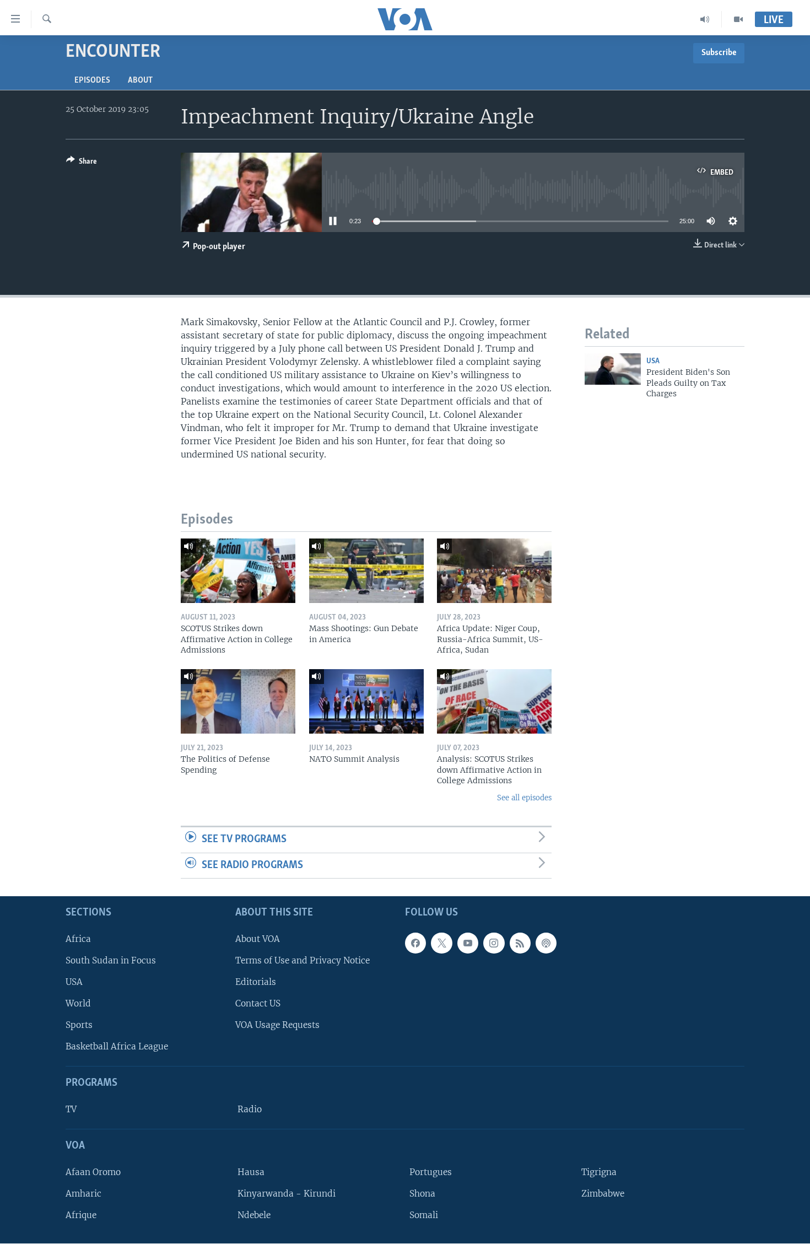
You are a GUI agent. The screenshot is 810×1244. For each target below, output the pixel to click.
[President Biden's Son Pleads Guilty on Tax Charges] (613, 369)
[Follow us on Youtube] (467, 943)
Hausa (250, 1172)
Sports (79, 1025)
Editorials (255, 982)
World (78, 1003)
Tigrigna (599, 1172)
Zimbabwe (602, 1193)
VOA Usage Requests (277, 1025)
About (140, 80)
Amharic (83, 1193)
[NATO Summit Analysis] (366, 701)
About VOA (257, 939)
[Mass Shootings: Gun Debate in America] (366, 570)
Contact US (257, 1003)
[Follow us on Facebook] (415, 943)
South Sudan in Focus (111, 960)
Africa (78, 939)
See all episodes (524, 798)
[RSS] (520, 943)
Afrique (81, 1215)
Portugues (430, 1172)
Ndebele (254, 1215)
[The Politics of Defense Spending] (238, 701)
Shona (422, 1193)
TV (71, 1109)
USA (653, 361)
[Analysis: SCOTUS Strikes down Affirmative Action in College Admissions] (494, 701)
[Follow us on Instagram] (493, 943)
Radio (249, 1109)
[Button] (81, 163)
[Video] (738, 19)
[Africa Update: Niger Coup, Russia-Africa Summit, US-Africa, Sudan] (494, 570)
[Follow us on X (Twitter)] (441, 943)
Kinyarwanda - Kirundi (286, 1193)
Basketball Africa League (117, 1047)
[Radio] (705, 19)
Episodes (92, 80)
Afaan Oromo (93, 1172)
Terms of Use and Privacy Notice (302, 960)
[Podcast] (546, 943)
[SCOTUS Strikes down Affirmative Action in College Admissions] (238, 570)
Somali (423, 1215)
